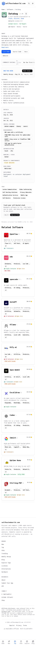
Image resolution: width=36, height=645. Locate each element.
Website (5, 55)
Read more (5, 47)
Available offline (12, 628)
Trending (5, 553)
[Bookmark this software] (26, 13)
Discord (16, 18)
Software (10, 9)
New (3, 544)
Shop (3, 600)
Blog (3, 559)
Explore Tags (6, 563)
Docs (26, 51)
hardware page (6, 611)
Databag (18, 9)
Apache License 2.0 (16, 21)
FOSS (3, 550)
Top (3, 547)
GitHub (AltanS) (7, 597)
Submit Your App (7, 583)
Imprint (12, 625)
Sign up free (15, 215)
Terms (25, 625)
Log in (6, 215)
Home (3, 9)
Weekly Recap (6, 556)
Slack (10, 18)
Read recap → (27, 71)
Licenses (5, 566)
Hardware (5, 572)
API (3, 586)
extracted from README (15, 222)
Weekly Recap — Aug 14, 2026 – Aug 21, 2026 (13, 74)
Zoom (22, 18)
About (3, 580)
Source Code (17, 51)
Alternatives (6, 569)
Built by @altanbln (26, 628)
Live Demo (6, 51)
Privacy (19, 625)
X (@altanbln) (7, 594)
